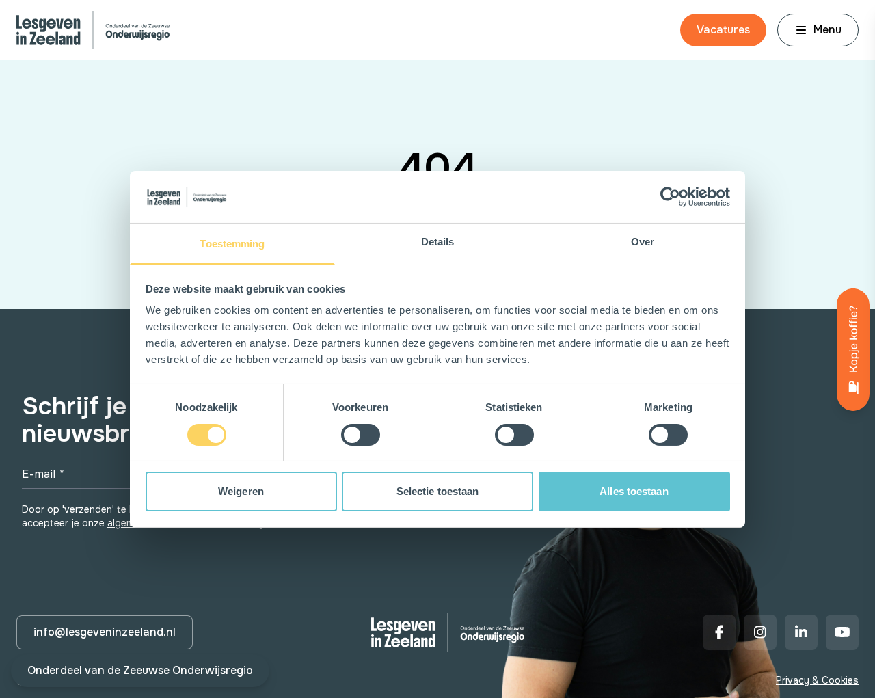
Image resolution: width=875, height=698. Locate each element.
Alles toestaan (634, 491)
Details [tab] (438, 241)
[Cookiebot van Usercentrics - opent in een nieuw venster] (670, 197)
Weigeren (241, 491)
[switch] (360, 435)
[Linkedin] (801, 632)
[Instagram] (760, 632)
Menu (827, 30)
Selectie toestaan (437, 491)
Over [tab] (642, 241)
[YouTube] (842, 632)
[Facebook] (719, 632)
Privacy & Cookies (817, 680)
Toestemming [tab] (232, 244)
